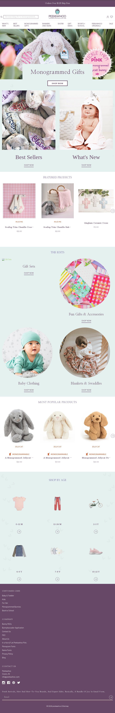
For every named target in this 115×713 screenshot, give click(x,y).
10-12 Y (95, 571)
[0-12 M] (19, 503)
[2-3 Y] (95, 503)
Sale (111, 23)
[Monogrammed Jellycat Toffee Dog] (96, 425)
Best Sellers (16, 24)
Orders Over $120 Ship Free (57, 3)
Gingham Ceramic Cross (96, 223)
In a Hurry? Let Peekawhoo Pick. (14, 643)
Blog (4, 657)
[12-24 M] (57, 503)
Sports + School (81, 24)
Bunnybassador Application (13, 628)
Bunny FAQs (7, 624)
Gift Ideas (70, 24)
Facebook (8, 682)
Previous (2, 211)
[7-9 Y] (57, 551)
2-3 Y (95, 524)
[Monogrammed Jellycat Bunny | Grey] (19, 425)
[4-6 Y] (19, 551)
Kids (4, 599)
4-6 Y (19, 571)
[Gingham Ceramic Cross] (96, 200)
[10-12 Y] (95, 551)
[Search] (2, 17)
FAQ (3, 635)
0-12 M (19, 524)
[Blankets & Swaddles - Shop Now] (85, 352)
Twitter (18, 682)
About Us (5, 639)
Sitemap (65, 706)
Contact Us (6, 631)
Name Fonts (7, 650)
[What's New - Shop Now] (86, 120)
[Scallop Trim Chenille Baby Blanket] (57, 200)
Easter (61, 23)
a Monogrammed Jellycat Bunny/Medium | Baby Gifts (32, 458)
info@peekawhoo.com (10, 677)
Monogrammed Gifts (31, 24)
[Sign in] (108, 17)
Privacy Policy (7, 654)
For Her (5, 603)
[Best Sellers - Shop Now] (28, 120)
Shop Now (29, 165)
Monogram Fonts (8, 646)
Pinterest (13, 682)
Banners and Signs (46, 24)
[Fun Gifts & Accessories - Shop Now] (85, 283)
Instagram (3, 682)
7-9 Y (57, 571)
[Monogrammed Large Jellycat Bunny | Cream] (57, 425)
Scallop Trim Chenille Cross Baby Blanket (26, 227)
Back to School (8, 610)
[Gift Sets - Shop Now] (7, 260)
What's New (5, 24)
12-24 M (57, 524)
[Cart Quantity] (114, 17)
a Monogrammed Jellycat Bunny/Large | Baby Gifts (69, 458)
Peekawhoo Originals (97, 24)
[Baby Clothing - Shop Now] (27, 352)
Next (113, 211)
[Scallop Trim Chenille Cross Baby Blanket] (19, 200)
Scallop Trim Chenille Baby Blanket (61, 227)
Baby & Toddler (8, 595)
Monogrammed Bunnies (11, 607)
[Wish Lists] (112, 17)
